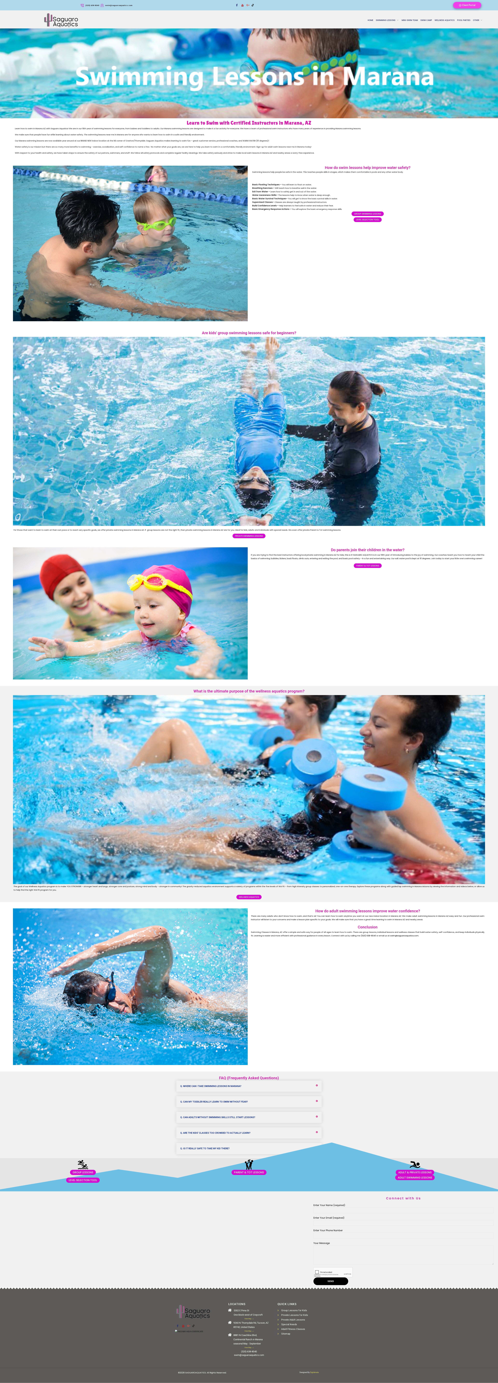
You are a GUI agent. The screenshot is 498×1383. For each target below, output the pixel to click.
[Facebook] (236, 3)
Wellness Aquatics (445, 20)
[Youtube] (241, 3)
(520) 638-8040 (368, 935)
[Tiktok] (252, 3)
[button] (249, 1086)
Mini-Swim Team (410, 20)
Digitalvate (314, 1372)
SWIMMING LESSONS (385, 20)
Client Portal (468, 5)
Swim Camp (426, 20)
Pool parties (463, 20)
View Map (247, 1319)
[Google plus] (247, 3)
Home (370, 20)
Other (476, 20)
